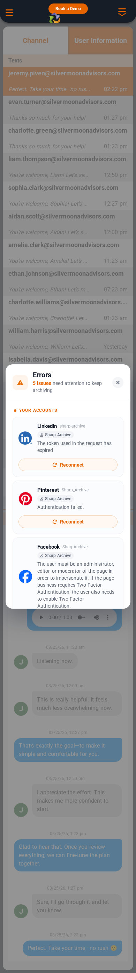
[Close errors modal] (117, 382)
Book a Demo (68, 8)
